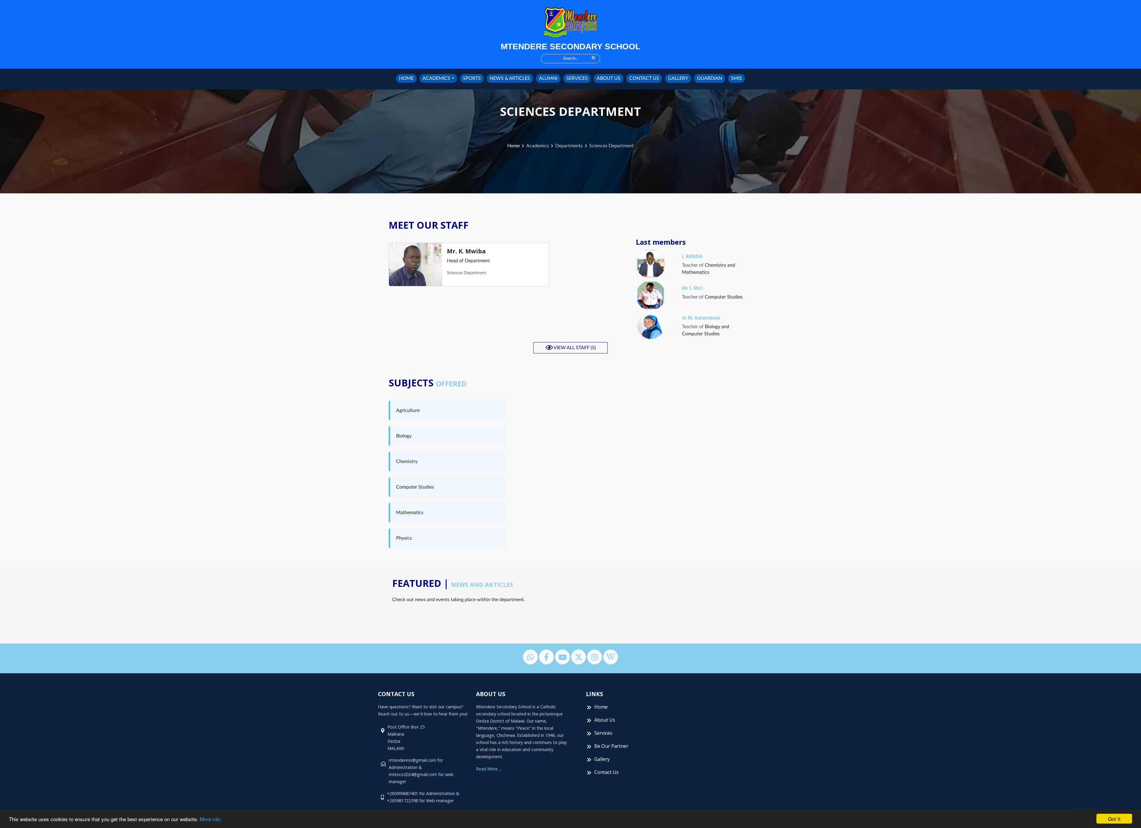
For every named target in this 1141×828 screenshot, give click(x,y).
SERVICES (577, 78)
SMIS (736, 78)
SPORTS (472, 78)
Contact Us (606, 772)
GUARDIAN (709, 78)
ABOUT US (608, 78)
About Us (604, 720)
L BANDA (692, 256)
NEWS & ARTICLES (510, 78)
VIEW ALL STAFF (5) (574, 347)
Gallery (602, 759)
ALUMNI (548, 78)
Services (603, 733)
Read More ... (489, 769)
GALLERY (678, 78)
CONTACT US (644, 78)
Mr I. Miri (692, 288)
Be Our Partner (611, 746)
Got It (1114, 818)
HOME (406, 78)
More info (210, 819)
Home (513, 145)
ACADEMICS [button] (436, 78)
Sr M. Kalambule (701, 318)
